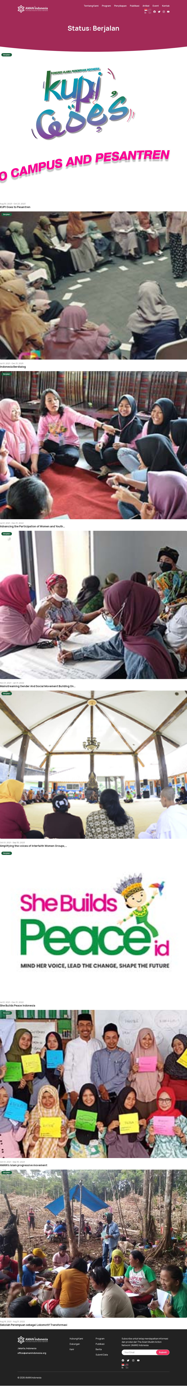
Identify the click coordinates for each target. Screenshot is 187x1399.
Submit (163, 1352)
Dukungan (75, 1343)
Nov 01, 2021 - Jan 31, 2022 (12, 683)
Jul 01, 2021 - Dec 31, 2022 (12, 523)
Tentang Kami (91, 5)
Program (106, 5)
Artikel (146, 5)
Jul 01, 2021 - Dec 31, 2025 (11, 363)
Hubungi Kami (76, 1338)
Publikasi (134, 5)
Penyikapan (120, 5)
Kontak (165, 5)
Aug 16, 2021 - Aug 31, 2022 (12, 1321)
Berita (99, 1349)
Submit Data (102, 1354)
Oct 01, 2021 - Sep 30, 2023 (12, 842)
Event (156, 5)
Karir (72, 1349)
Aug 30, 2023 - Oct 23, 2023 (12, 204)
